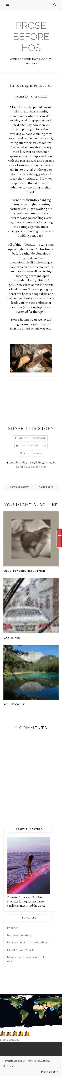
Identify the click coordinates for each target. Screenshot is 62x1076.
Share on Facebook (32, 438)
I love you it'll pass (35, 467)
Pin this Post (33, 453)
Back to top (48, 1071)
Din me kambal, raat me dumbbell (28, 942)
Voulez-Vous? (14, 704)
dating (39, 462)
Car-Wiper (11, 637)
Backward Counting (19, 935)
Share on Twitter (33, 446)
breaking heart (25, 462)
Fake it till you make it (20, 950)
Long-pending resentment (25, 570)
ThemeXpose (33, 1060)
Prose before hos (31, 36)
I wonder (12, 928)
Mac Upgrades (9, 1039)
